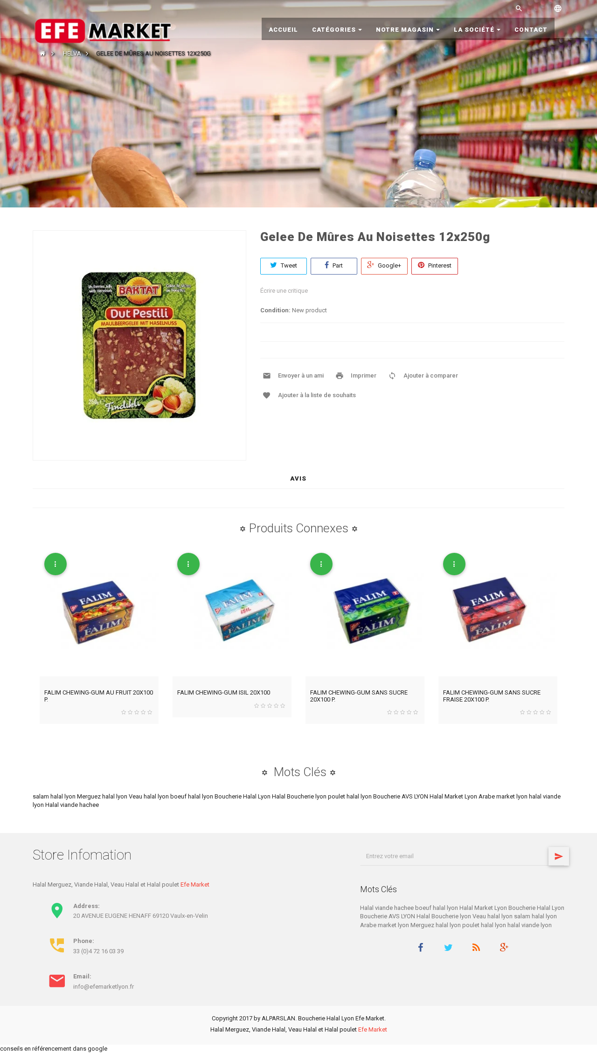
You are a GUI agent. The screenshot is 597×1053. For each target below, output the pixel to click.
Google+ (388, 265)
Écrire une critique (284, 290)
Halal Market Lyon (454, 796)
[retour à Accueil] (42, 53)
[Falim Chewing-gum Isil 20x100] (232, 612)
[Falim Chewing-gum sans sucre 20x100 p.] (364, 612)
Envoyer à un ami (301, 375)
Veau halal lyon (149, 796)
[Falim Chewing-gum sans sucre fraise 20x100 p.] (497, 612)
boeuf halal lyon (192, 796)
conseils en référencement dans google (53, 1048)
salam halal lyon (55, 796)
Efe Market (194, 884)
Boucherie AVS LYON (401, 796)
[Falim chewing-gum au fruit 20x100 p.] (99, 612)
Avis (298, 478)
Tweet (288, 265)
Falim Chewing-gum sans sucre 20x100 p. (359, 695)
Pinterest (439, 265)
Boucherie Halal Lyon (243, 796)
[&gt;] (558, 856)
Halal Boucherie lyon (300, 796)
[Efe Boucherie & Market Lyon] (103, 30)
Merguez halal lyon (103, 796)
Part (337, 265)
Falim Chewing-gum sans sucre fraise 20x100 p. (492, 695)
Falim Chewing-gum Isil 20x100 (223, 692)
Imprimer (363, 375)
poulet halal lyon (350, 796)
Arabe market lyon (504, 796)
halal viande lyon (529, 925)
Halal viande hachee (72, 804)
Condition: (275, 310)
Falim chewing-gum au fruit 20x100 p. (98, 695)
